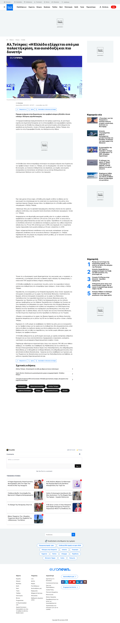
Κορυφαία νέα (94, 114)
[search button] (62, 2)
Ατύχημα (64, 554)
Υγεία (82, 7)
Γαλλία (54, 554)
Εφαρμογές (34, 591)
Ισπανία (64, 549)
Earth (76, 7)
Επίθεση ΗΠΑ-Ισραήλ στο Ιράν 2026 (70, 545)
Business (47, 7)
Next (61, 7)
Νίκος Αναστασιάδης (37, 386)
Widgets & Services (36, 593)
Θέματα (18, 575)
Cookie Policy (50, 589)
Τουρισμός (75, 549)
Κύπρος (38, 390)
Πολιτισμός (68, 7)
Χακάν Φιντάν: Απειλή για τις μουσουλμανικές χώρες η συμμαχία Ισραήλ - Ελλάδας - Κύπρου (40, 373)
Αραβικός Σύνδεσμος (24, 390)
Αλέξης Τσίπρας (53, 386)
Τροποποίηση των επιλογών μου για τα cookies (52, 607)
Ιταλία (62, 558)
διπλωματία (21, 386)
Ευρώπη (31, 7)
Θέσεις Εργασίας (51, 597)
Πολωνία (72, 558)
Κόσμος (39, 7)
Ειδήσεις (12, 39)
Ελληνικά (8, 2)
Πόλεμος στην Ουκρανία (49, 549)
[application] (44, 77)
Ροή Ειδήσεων (22, 7)
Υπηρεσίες (34, 575)
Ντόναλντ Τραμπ (50, 558)
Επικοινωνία (49, 594)
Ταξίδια (54, 7)
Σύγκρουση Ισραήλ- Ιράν (46, 545)
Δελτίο (33, 581)
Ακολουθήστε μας (36, 588)
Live (113, 7)
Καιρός (33, 583)
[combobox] (71, 2)
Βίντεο (18, 598)
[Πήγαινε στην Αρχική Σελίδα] (10, 7)
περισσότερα (50, 575)
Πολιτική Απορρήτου (52, 592)
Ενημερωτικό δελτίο (69, 587)
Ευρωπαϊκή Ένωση (52, 390)
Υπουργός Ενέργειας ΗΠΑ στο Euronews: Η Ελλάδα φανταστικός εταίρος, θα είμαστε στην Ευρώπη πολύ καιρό (42, 379)
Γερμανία (44, 554)
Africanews (34, 595)
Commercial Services (52, 583)
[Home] (7, 39)
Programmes (19, 600)
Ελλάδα (23, 39)
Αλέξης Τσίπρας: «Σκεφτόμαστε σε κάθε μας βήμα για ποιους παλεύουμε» (37, 369)
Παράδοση (75, 554)
